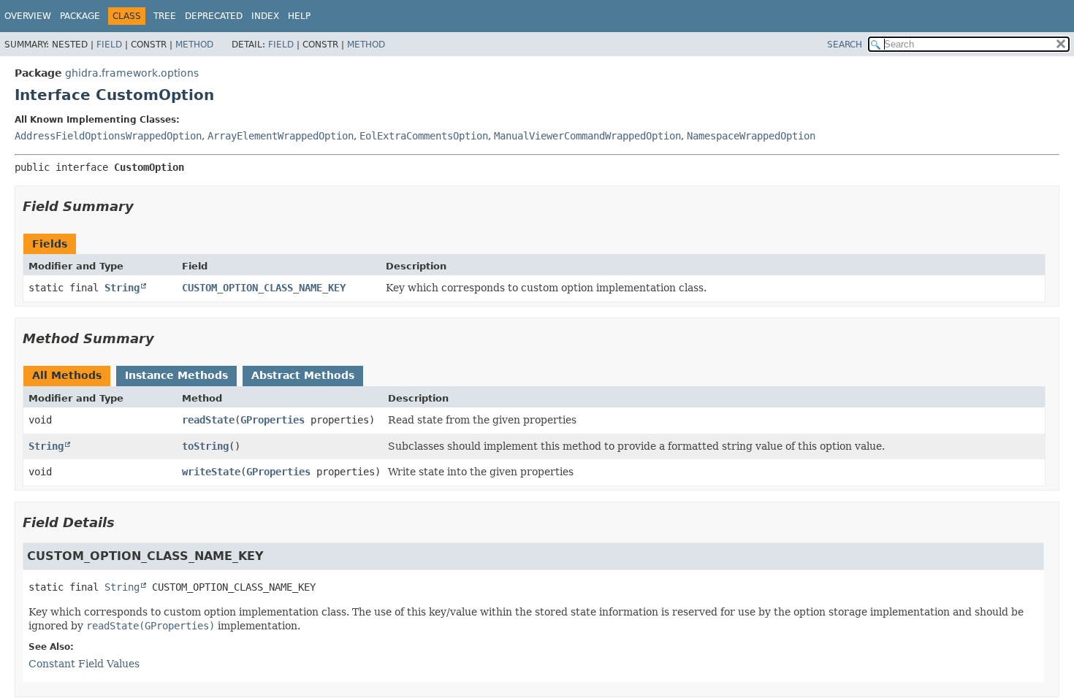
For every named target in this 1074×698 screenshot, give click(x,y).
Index (265, 16)
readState (208, 420)
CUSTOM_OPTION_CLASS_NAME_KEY (264, 288)
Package (80, 16)
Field (109, 44)
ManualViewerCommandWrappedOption (587, 136)
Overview (27, 16)
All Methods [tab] (67, 375)
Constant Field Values (84, 664)
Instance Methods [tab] (176, 375)
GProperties (272, 420)
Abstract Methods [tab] (302, 375)
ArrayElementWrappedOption (280, 136)
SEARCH (844, 44)
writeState (211, 472)
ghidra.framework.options (132, 73)
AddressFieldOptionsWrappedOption (108, 136)
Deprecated (214, 16)
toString (205, 446)
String (122, 288)
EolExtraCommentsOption (423, 136)
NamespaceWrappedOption (751, 136)
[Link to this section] (144, 206)
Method (194, 44)
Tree (164, 16)
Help (299, 16)
